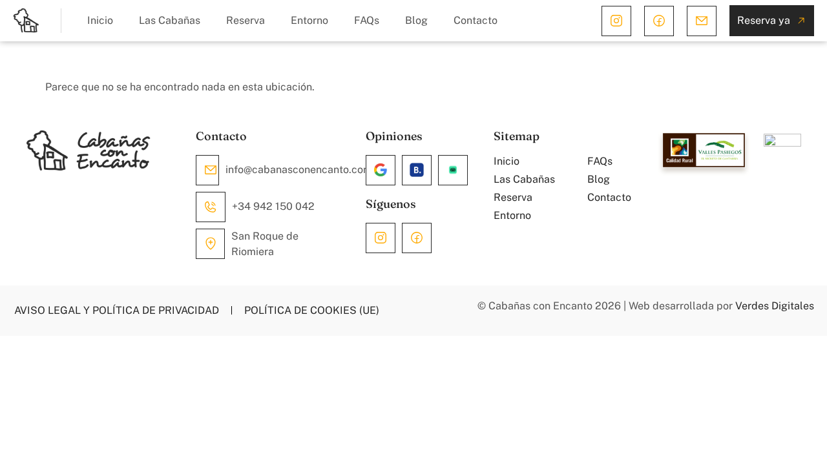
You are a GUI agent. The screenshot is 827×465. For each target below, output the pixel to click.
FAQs (366, 20)
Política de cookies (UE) (311, 310)
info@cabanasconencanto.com (298, 169)
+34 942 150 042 (273, 206)
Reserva (245, 20)
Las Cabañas (169, 20)
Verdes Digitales (774, 306)
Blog (416, 20)
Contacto (475, 20)
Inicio (100, 20)
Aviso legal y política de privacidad (116, 310)
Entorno (309, 20)
